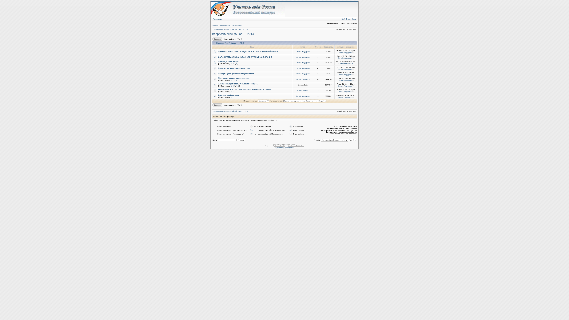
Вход (354, 19)
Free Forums (292, 146)
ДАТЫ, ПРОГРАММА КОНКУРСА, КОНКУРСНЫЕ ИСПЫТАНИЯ (245, 57)
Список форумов (219, 29)
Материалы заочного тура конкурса (234, 78)
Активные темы (237, 26)
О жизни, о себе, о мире (228, 62)
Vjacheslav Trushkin (279, 146)
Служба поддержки (303, 52)
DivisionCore (300, 146)
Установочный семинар (228, 95)
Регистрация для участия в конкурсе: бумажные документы (244, 89)
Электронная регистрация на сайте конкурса (238, 84)
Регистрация (217, 19)
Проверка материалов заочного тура (234, 68)
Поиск (348, 19)
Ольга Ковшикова (344, 64)
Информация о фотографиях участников (236, 74)
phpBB (283, 144)
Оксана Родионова (303, 79)
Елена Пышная (302, 90)
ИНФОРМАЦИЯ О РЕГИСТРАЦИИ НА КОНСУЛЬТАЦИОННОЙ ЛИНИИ (248, 52)
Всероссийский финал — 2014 (237, 29)
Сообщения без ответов (221, 26)
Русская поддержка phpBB (284, 147)
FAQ (343, 19)
